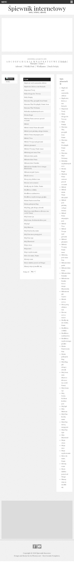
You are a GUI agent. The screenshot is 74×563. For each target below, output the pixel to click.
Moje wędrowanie (30, 252)
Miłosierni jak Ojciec (31, 172)
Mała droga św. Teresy (32, 94)
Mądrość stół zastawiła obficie (35, 83)
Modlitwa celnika (30, 190)
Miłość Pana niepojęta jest (34, 135)
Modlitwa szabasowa (32, 193)
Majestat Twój (29, 90)
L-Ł (30, 61)
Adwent (18, 66)
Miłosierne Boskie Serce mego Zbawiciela (65, 283)
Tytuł (26, 79)
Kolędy (64, 61)
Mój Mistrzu (28, 227)
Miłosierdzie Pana (30, 159)
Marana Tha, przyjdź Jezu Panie (35, 101)
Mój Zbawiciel (29, 241)
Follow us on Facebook (35, 546)
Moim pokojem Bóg (31, 204)
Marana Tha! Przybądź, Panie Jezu (36, 104)
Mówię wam (28, 259)
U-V (51, 61)
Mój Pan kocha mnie (31, 231)
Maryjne (33, 63)
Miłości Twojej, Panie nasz (33, 149)
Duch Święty (53, 66)
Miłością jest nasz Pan (32, 152)
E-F (16, 61)
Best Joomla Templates (51, 556)
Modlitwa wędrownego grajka (35, 197)
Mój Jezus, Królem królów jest (35, 220)
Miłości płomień (30, 145)
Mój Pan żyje (28, 238)
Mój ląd (26, 224)
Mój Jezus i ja (29, 217)
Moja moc (28, 248)
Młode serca (28, 176)
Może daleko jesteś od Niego (34, 263)
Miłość (26, 124)
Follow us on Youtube (39, 546)
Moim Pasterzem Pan (32, 200)
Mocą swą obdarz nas (32, 179)
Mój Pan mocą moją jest (33, 234)
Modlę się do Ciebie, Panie (33, 186)
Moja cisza (28, 245)
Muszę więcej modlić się (33, 266)
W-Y (55, 61)
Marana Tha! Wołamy (32, 108)
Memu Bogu (28, 115)
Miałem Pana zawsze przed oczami (64, 179)
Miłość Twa (28, 138)
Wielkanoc (41, 66)
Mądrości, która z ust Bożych (34, 87)
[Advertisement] (37, 34)
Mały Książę (28, 97)
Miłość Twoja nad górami (33, 142)
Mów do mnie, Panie (31, 256)
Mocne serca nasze (31, 183)
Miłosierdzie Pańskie (31, 163)
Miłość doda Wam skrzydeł (34, 127)
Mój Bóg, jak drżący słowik (33, 208)
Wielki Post (29, 66)
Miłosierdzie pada (30, 156)
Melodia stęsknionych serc (34, 111)
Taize (41, 63)
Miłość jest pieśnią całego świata (36, 131)
